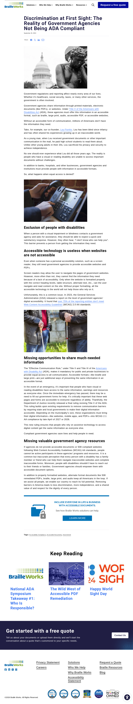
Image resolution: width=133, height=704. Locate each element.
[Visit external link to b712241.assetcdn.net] (55, 67)
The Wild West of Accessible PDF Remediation (65, 594)
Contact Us (120, 635)
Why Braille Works (63, 5)
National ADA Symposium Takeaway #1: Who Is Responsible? (22, 598)
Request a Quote (110, 662)
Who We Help (45, 5)
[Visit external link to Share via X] (35, 40)
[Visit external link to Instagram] (16, 669)
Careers (41, 667)
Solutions (30, 5)
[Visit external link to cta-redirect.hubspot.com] (66, 510)
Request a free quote (113, 5)
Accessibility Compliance (37, 535)
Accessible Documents (54, 535)
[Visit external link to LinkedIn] (9, 669)
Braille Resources (111, 667)
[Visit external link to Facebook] (6, 669)
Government (67, 535)
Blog (102, 672)
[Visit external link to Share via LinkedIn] (39, 40)
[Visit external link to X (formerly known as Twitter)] (13, 669)
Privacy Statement (48, 662)
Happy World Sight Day (101, 591)
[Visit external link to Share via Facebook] (31, 40)
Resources (81, 5)
